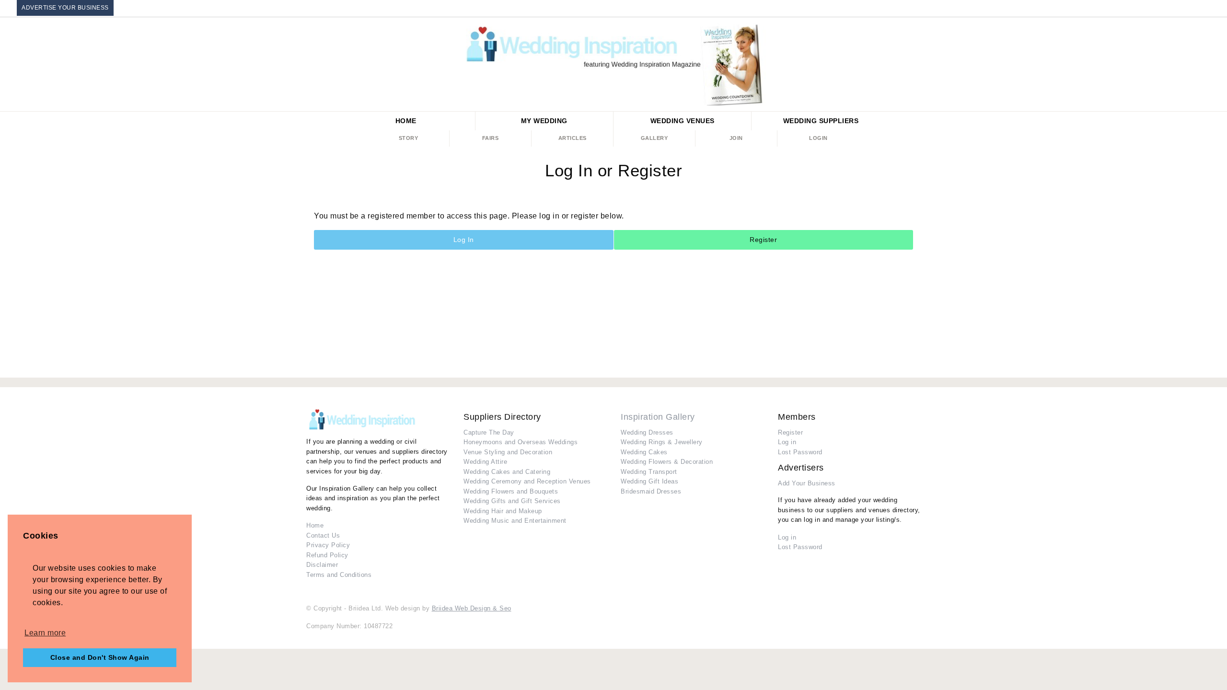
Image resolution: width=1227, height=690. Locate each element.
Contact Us (323, 535)
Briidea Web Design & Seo (471, 608)
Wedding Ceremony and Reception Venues (527, 481)
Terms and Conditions (338, 574)
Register (763, 239)
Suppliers (821, 121)
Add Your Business (806, 483)
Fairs (490, 138)
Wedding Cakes (644, 452)
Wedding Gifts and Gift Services (512, 501)
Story (408, 138)
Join (736, 138)
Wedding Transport (649, 471)
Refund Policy (327, 555)
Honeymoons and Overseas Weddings (520, 442)
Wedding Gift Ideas (649, 481)
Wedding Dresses (647, 432)
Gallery (654, 138)
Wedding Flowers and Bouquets (510, 491)
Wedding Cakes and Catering (506, 471)
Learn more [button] (45, 633)
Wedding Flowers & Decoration (667, 461)
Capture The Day (488, 432)
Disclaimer (322, 564)
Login (818, 138)
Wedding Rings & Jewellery (662, 442)
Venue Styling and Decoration (507, 452)
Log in (787, 442)
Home (406, 121)
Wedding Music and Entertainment (515, 520)
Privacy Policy (328, 545)
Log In (463, 239)
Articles (572, 138)
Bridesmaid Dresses (651, 491)
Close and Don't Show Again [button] (100, 657)
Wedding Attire (485, 461)
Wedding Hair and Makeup (502, 511)
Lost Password (800, 452)
